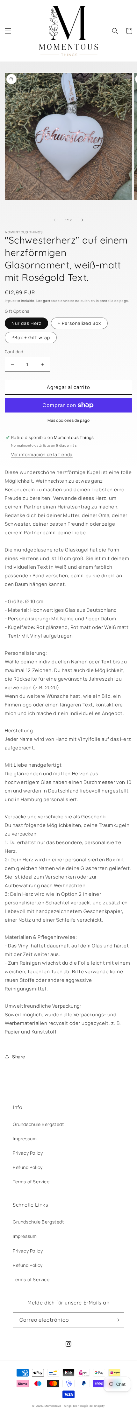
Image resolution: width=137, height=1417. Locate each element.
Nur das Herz (26, 323)
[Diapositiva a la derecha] (83, 220)
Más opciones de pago (68, 420)
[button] (8, 31)
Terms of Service (31, 1182)
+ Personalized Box (79, 323)
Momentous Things (58, 1405)
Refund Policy (28, 1167)
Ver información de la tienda (42, 454)
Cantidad (14, 351)
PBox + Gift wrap (30, 337)
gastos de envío (56, 300)
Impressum (25, 1139)
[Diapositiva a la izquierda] (54, 220)
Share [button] (18, 1057)
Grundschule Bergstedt (38, 1124)
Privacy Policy (28, 1153)
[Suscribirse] (117, 1319)
